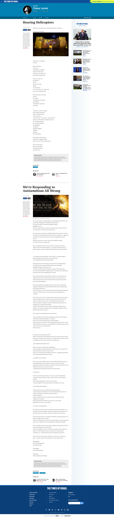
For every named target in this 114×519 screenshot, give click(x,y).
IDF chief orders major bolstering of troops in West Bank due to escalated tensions (86, 78)
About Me (40, 17)
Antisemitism (36, 473)
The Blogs (35, 6)
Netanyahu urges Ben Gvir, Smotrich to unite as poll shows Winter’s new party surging (87, 61)
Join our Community (97, 1)
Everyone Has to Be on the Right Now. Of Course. (43, 480)
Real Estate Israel (33, 500)
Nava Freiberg (85, 72)
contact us (51, 502)
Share (25, 29)
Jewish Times (32, 494)
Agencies (86, 46)
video (30, 505)
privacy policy (51, 494)
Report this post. (26, 48)
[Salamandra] (67, 515)
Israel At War (42, 473)
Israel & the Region (33, 492)
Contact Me (46, 17)
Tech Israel (31, 498)
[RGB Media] (58, 516)
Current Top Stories (82, 25)
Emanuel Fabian (85, 81)
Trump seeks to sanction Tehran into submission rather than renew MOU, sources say (82, 43)
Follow (35, 11)
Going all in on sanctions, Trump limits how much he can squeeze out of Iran (86, 69)
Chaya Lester (40, 8)
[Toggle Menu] (1, 1)
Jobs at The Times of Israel (53, 500)
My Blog (34, 17)
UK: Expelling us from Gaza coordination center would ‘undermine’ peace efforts (87, 52)
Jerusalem (35, 167)
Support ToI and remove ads (108, 1)
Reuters (85, 90)
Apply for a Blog (87, 17)
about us (50, 496)
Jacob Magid (78, 46)
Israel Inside (31, 496)
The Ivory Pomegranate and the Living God (43, 174)
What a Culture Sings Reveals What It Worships (62, 480)
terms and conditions (53, 492)
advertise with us (52, 498)
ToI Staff (82, 46)
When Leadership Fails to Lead (61, 174)
